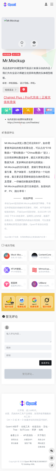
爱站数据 (18, 152)
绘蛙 (41, 429)
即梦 (34, 429)
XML (33, 464)
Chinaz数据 (33, 152)
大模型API (28, 439)
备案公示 (14, 435)
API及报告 (28, 435)
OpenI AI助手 (12, 426)
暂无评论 (12, 316)
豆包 (45, 426)
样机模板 (6, 54)
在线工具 (25, 426)
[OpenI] (9, 4)
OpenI (26, 461)
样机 (33, 83)
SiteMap (26, 464)
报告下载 (28, 443)
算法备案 (14, 443)
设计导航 (16, 54)
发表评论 (45, 363)
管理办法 (14, 439)
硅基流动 (36, 426)
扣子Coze (24, 429)
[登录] (46, 4)
